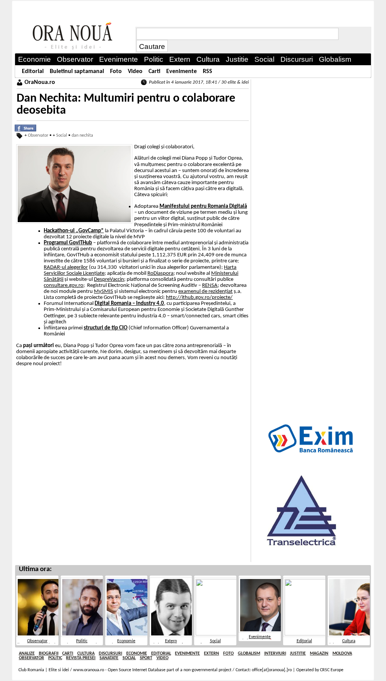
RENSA (210, 285)
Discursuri (110, 653)
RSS (207, 72)
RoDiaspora (160, 273)
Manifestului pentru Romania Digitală (203, 206)
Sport (146, 658)
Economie (126, 641)
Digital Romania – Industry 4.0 (129, 303)
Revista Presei (80, 658)
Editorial (304, 641)
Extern (171, 641)
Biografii (48, 653)
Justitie (298, 653)
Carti (67, 653)
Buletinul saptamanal (77, 72)
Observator (38, 135)
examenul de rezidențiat (205, 291)
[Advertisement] (311, 192)
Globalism (249, 653)
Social (61, 135)
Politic (81, 641)
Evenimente (260, 637)
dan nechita (82, 135)
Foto (228, 653)
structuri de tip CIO (105, 328)
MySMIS (103, 291)
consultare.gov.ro (63, 285)
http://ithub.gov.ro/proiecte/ (199, 297)
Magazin (319, 653)
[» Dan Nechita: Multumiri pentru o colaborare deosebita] (75, 36)
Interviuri (275, 653)
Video (162, 658)
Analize (27, 653)
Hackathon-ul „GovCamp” (74, 231)
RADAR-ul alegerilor (66, 267)
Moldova (342, 653)
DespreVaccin (109, 279)
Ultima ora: (35, 569)
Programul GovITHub (68, 243)
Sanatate (109, 658)
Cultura (348, 641)
